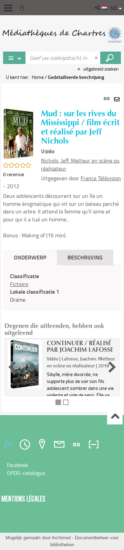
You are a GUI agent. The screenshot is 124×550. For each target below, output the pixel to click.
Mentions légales (23, 498)
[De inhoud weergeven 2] (66, 402)
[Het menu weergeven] (8, 8)
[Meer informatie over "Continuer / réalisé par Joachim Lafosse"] (24, 364)
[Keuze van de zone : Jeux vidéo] (14, 58)
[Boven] (115, 417)
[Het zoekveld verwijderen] (97, 58)
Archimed (61, 537)
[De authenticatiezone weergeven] (23, 7)
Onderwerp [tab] (30, 257)
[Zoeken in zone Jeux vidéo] (110, 58)
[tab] (8, 444)
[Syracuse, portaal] (62, 34)
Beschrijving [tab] (85, 257)
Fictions (19, 284)
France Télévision (101, 178)
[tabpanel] (62, 247)
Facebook (17, 465)
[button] (97, 7)
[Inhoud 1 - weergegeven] (58, 402)
